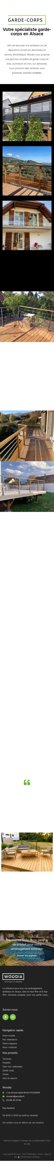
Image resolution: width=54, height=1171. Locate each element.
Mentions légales (11, 1140)
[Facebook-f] (6, 1017)
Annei (40, 1154)
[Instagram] (13, 1017)
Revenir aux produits (27, 955)
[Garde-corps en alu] (27, 116)
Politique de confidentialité (33, 1140)
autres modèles (33, 72)
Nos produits (10, 1052)
